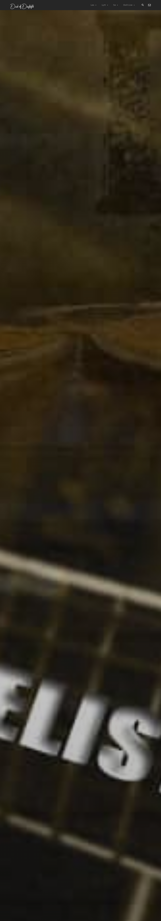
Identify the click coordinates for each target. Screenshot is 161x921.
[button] (142, 5)
